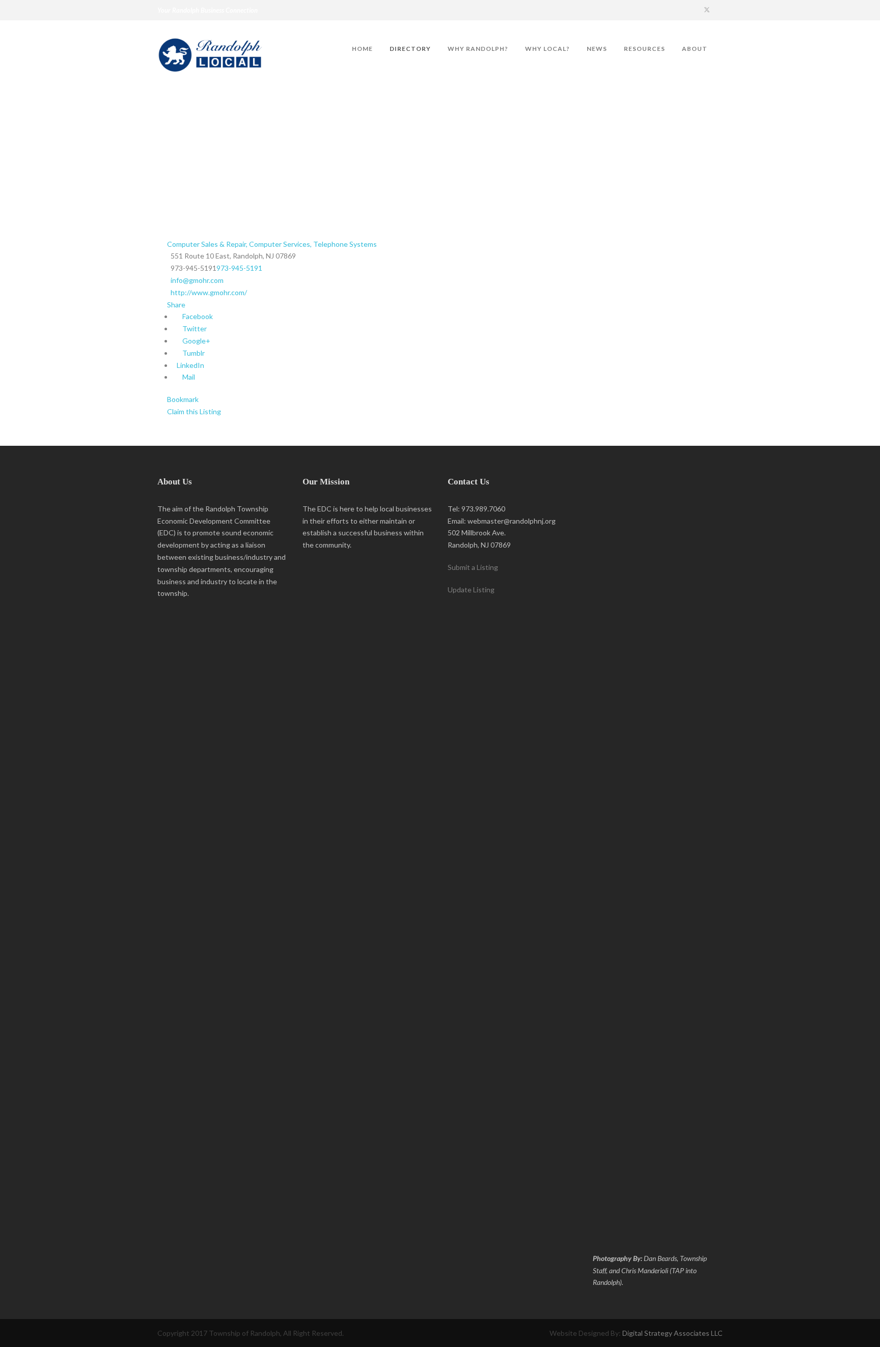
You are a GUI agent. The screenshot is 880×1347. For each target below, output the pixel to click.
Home (362, 48)
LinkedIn (189, 365)
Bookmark (182, 399)
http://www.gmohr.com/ (209, 292)
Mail (188, 376)
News (597, 48)
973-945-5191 (239, 268)
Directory (410, 48)
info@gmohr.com (197, 280)
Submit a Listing (473, 567)
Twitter (194, 328)
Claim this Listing (193, 411)
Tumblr (193, 353)
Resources (644, 48)
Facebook (197, 316)
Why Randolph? (478, 48)
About (694, 48)
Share (175, 304)
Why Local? (547, 48)
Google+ (195, 340)
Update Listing (471, 589)
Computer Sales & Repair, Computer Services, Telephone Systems (271, 244)
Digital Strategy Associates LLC (672, 1333)
